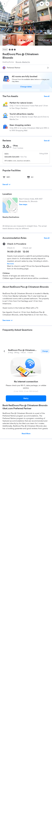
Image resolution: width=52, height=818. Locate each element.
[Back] (5, 4)
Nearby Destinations (11, 217)
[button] (10, 205)
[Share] (47, 4)
